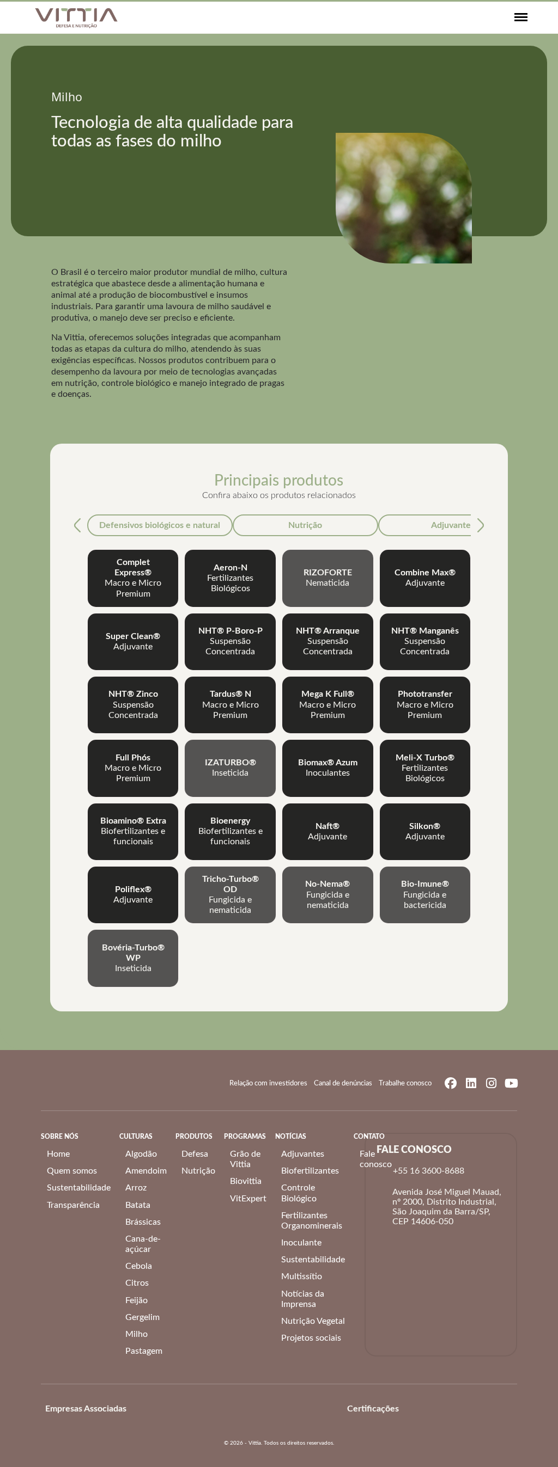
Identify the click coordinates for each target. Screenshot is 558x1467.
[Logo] (146, 1408)
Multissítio (301, 1276)
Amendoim (146, 1171)
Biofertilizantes (310, 1171)
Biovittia (246, 1181)
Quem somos (72, 1171)
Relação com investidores (268, 1083)
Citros (137, 1283)
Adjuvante (451, 525)
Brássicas (143, 1222)
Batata (137, 1205)
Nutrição (305, 525)
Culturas (136, 1136)
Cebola (138, 1266)
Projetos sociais (311, 1338)
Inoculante (301, 1242)
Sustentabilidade (79, 1187)
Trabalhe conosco (405, 1083)
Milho (136, 1334)
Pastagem (143, 1351)
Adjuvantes (302, 1154)
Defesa (194, 1154)
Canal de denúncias (343, 1083)
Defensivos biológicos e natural (159, 525)
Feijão (136, 1300)
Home (58, 1154)
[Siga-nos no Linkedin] (471, 1083)
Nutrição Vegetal (313, 1321)
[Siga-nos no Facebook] (451, 1083)
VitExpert (248, 1198)
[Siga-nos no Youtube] (511, 1083)
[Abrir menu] (521, 17)
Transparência (73, 1205)
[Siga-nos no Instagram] (491, 1083)
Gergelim (142, 1317)
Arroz (136, 1187)
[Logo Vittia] (76, 17)
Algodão (141, 1154)
